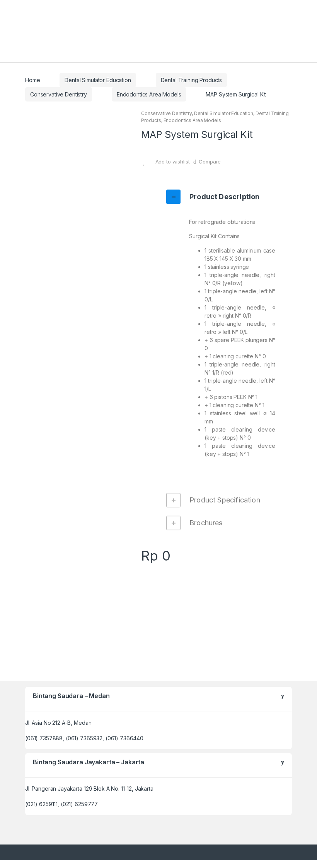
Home (32, 80)
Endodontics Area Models (149, 94)
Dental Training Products (191, 80)
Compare (210, 161)
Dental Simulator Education (98, 80)
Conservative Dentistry (58, 94)
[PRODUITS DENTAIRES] (216, 608)
